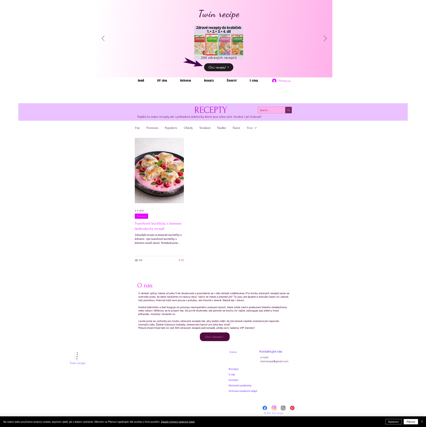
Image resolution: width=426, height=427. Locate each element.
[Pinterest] (292, 408)
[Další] (325, 39)
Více (250, 128)
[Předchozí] (103, 39)
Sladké (221, 128)
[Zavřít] (422, 421)
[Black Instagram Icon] (283, 408)
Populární (171, 128)
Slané (236, 128)
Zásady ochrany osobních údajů (178, 421)
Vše (137, 128)
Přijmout (411, 421)
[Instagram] (274, 408)
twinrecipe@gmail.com (274, 361)
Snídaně (205, 128)
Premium (152, 128)
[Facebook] (265, 408)
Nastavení (393, 421)
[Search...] (288, 110)
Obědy (188, 128)
